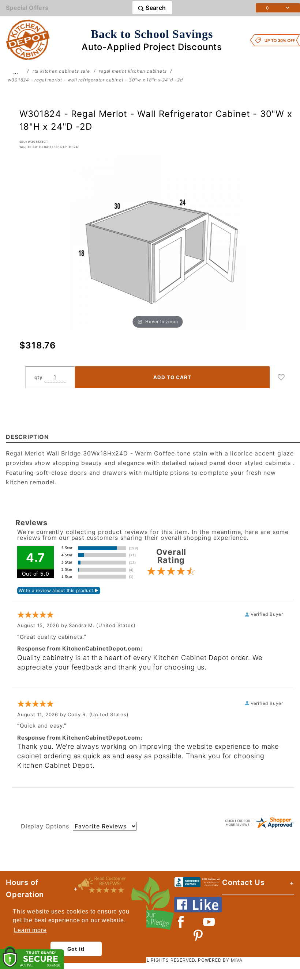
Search (155, 7)
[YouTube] (209, 922)
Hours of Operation (25, 888)
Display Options (45, 826)
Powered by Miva (220, 960)
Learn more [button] (30, 930)
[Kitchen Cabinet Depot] (28, 39)
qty (38, 377)
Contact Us (243, 882)
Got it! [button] (76, 949)
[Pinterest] (198, 935)
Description (27, 436)
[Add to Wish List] (281, 377)
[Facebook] (181, 922)
